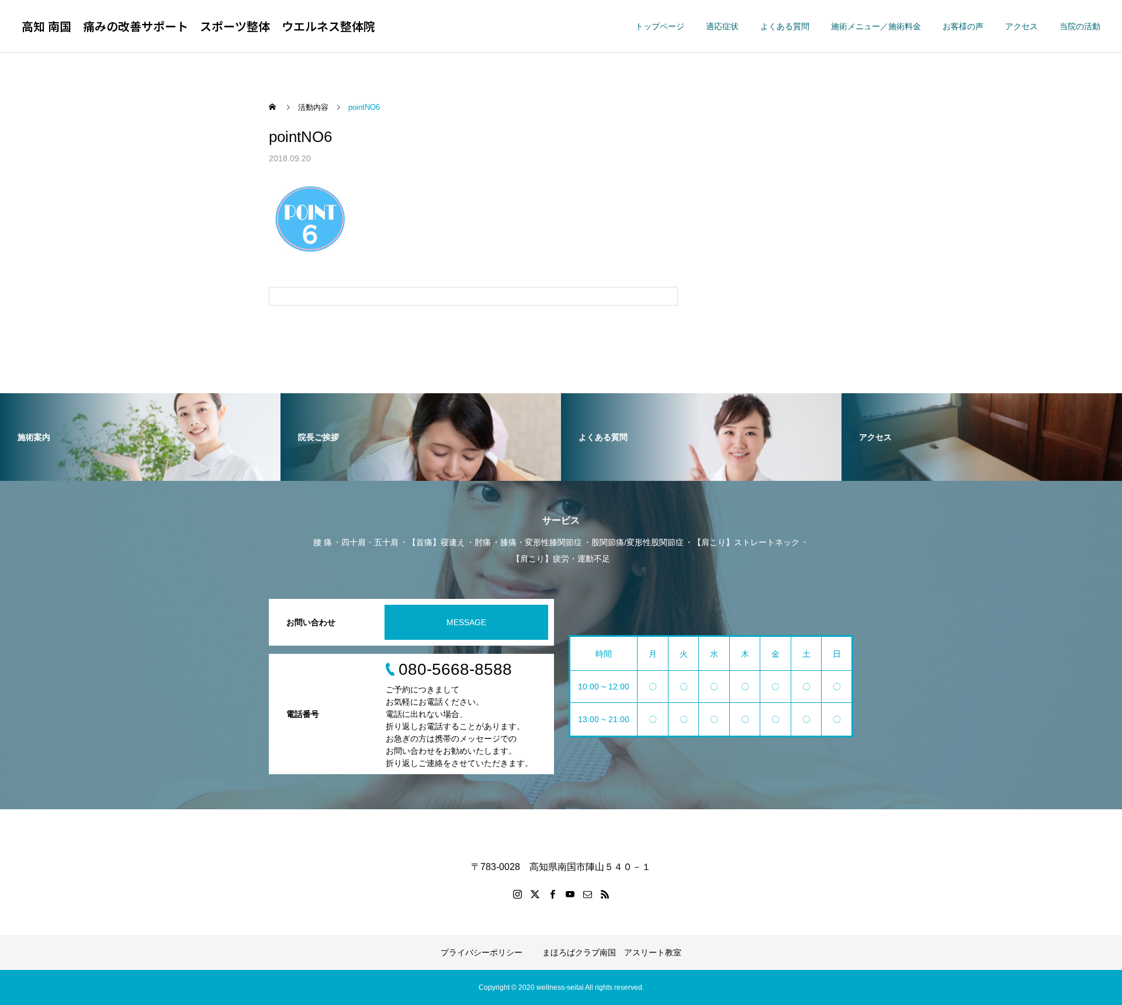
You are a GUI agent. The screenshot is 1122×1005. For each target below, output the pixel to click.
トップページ (659, 26)
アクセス (1021, 26)
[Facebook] (552, 894)
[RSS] (605, 894)
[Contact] (587, 894)
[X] (535, 894)
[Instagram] (517, 894)
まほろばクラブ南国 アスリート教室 (611, 952)
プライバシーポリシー (481, 952)
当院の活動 (1079, 26)
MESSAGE (466, 622)
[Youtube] (570, 894)
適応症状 (722, 26)
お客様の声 (963, 26)
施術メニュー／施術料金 (876, 26)
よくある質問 (784, 26)
